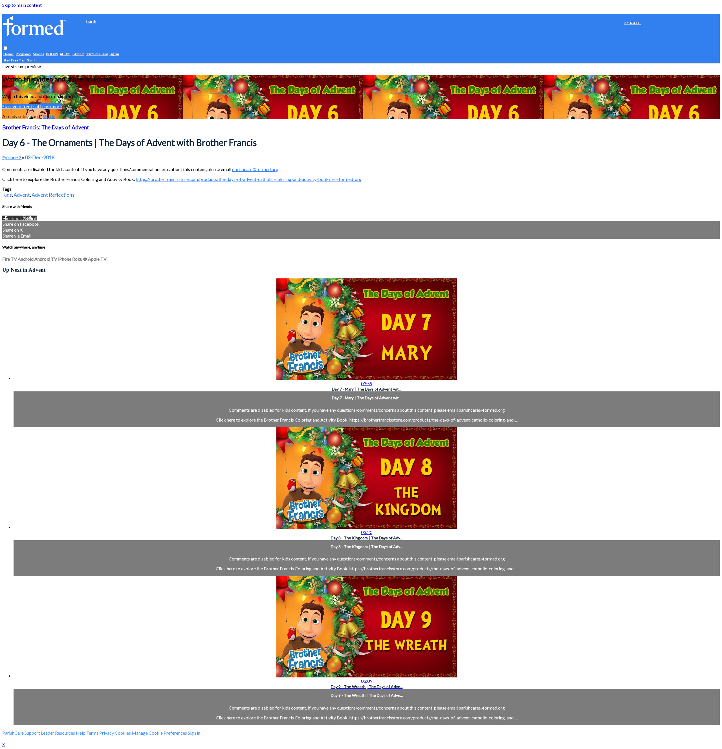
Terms (92, 732)
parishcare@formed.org (255, 169)
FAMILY (78, 54)
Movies (38, 54)
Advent (22, 195)
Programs (23, 54)
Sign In (32, 60)
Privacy (107, 732)
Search (91, 21)
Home (8, 54)
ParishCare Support (21, 732)
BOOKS (52, 54)
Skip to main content (22, 5)
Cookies (123, 732)
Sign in (114, 54)
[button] (5, 48)
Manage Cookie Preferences (160, 732)
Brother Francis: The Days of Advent (45, 127)
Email (32, 218)
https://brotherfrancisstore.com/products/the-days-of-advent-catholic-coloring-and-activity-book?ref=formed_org (249, 179)
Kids (7, 195)
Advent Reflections (53, 195)
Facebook (12, 218)
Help (81, 732)
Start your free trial (21, 106)
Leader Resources (58, 732)
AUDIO (65, 54)
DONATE (632, 23)
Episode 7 (12, 157)
